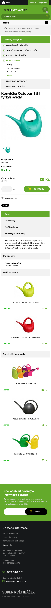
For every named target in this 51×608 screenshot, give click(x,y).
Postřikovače (12, 72)
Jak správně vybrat (10, 533)
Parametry (10, 220)
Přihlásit (33, 3)
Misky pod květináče (16, 81)
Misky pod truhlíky (15, 86)
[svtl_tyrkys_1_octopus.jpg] (23, 122)
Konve (37, 28)
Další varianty (11, 227)
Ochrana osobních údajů (13, 541)
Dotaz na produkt (11, 198)
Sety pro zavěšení (13, 68)
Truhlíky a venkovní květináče (21, 50)
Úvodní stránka (13, 28)
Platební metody (9, 537)
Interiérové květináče (17, 45)
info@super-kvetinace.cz (16, 581)
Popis (8, 214)
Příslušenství (27, 28)
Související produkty (15, 233)
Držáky (9, 65)
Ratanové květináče (16, 55)
